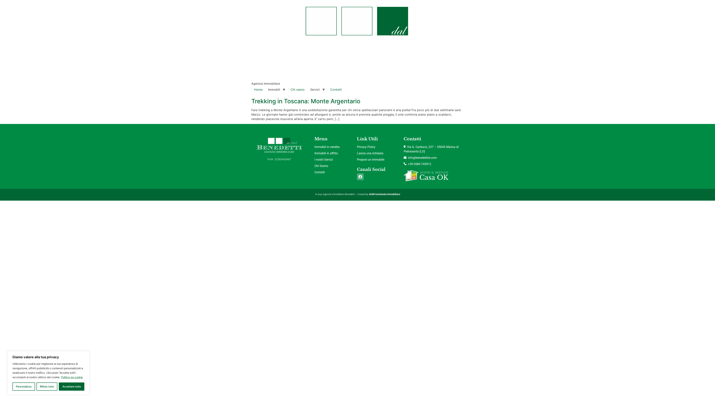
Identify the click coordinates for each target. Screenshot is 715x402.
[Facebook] (360, 176)
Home (258, 89)
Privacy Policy (366, 147)
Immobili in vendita (327, 147)
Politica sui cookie (72, 377)
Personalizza (23, 386)
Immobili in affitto (326, 153)
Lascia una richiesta (370, 153)
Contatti (336, 89)
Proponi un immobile (370, 159)
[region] (48, 373)
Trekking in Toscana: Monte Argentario (305, 101)
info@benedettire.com (421, 157)
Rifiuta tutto (47, 386)
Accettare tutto (71, 386)
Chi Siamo (321, 166)
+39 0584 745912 (418, 164)
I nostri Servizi (323, 159)
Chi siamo (298, 89)
